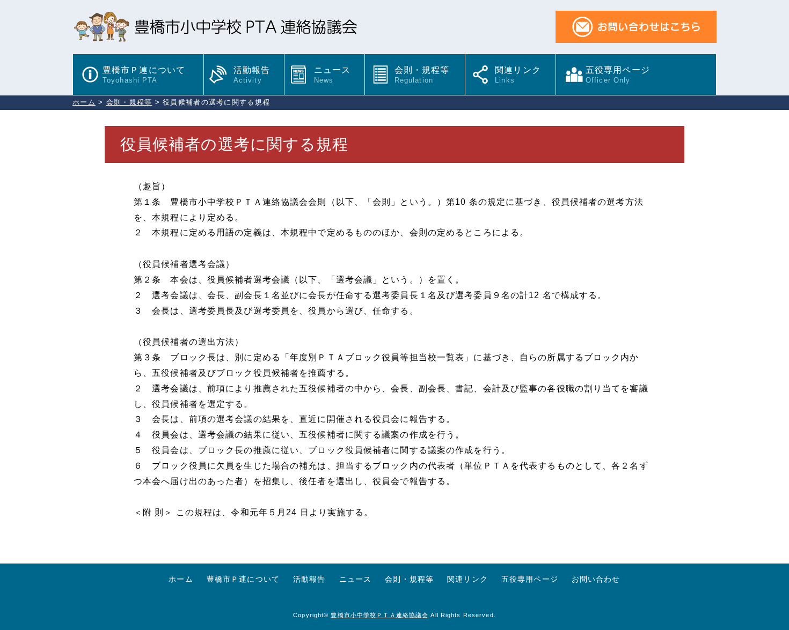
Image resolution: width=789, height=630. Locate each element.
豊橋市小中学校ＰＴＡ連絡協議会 (379, 615)
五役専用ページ (622, 74)
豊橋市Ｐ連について (144, 74)
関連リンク (518, 74)
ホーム (181, 579)
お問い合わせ (596, 579)
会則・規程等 (422, 74)
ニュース (332, 74)
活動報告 (251, 74)
